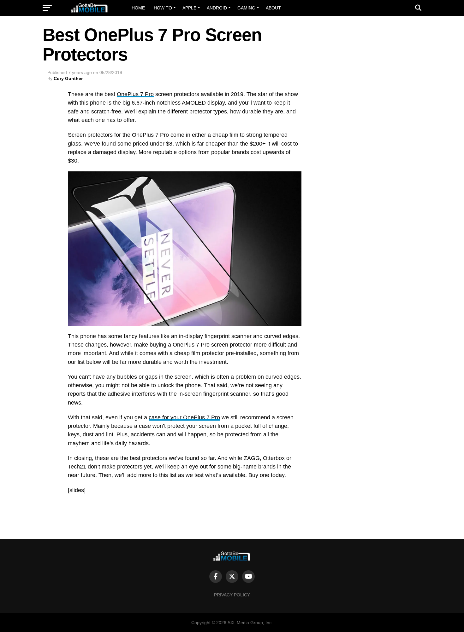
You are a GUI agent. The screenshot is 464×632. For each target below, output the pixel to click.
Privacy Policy (232, 594)
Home (138, 7)
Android (217, 7)
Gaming (246, 7)
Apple (189, 7)
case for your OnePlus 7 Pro (184, 417)
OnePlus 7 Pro (135, 94)
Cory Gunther (68, 78)
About (273, 7)
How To (163, 7)
